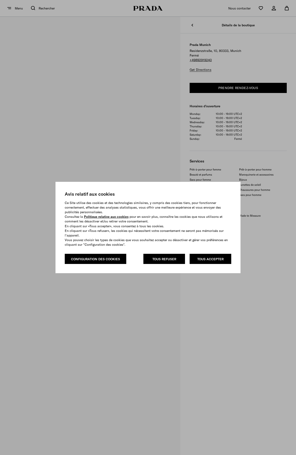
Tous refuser (164, 259)
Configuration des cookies (95, 259)
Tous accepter (210, 259)
